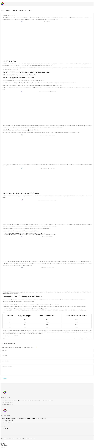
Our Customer (22, 10)
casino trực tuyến (38, 17)
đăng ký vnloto (17, 82)
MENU (2, 440)
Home (2, 10)
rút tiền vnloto (5, 293)
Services (14, 10)
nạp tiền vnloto (38, 85)
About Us (8, 10)
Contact (30, 10)
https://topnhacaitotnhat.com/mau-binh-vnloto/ (17, 336)
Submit (5, 378)
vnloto (15, 333)
